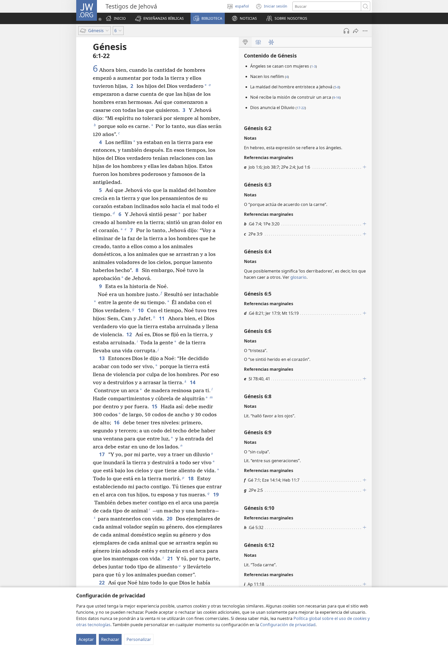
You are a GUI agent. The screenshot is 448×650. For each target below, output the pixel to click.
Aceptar (86, 639)
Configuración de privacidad (288, 624)
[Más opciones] (365, 30)
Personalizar (139, 639)
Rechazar (110, 639)
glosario (298, 277)
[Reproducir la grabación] (346, 30)
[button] (159, 18)
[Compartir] (355, 30)
